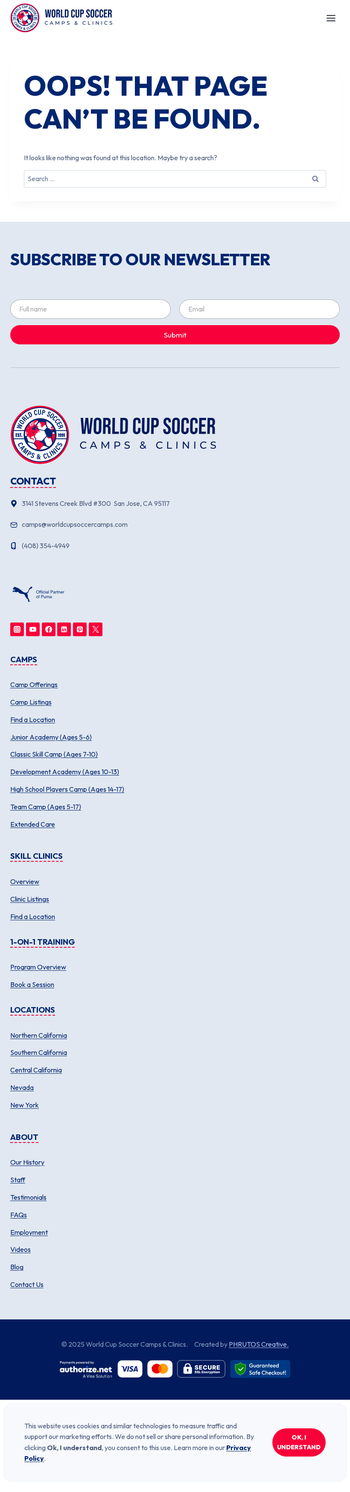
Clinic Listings (29, 899)
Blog (16, 1267)
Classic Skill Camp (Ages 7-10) (54, 754)
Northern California (38, 1035)
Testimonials (28, 1197)
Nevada (22, 1087)
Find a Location (32, 719)
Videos (20, 1249)
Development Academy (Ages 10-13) (64, 771)
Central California (36, 1070)
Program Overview (38, 967)
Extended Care (32, 824)
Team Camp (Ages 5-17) (45, 806)
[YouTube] (33, 629)
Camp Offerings (34, 684)
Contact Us (27, 1284)
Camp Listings (31, 702)
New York (24, 1105)
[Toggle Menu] (331, 18)
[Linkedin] (64, 629)
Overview (24, 881)
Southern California (38, 1052)
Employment (29, 1232)
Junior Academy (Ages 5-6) (51, 737)
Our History (27, 1162)
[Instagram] (17, 629)
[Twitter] (95, 629)
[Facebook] (48, 629)
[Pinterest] (80, 629)
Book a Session (32, 984)
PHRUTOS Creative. (259, 1344)
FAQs (18, 1214)
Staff (17, 1179)
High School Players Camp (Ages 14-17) (67, 789)
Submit (175, 334)
